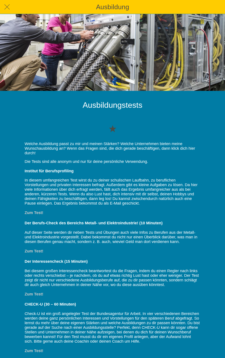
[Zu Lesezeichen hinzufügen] (112, 128)
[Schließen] (7, 7)
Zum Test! (34, 212)
